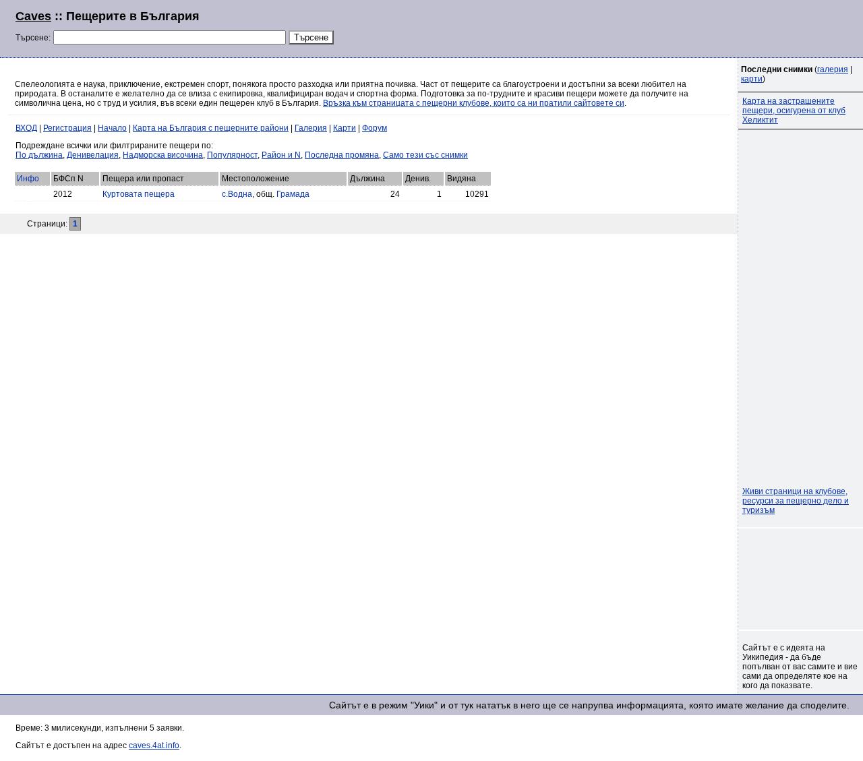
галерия (832, 69)
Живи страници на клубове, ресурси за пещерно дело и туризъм (795, 501)
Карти (344, 128)
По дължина (39, 155)
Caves (33, 16)
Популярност (232, 155)
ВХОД (26, 128)
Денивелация (93, 155)
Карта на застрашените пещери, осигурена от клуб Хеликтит (793, 110)
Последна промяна (342, 155)
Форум (374, 128)
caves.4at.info (154, 745)
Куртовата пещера (138, 194)
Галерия (311, 128)
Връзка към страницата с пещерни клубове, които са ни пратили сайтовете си (473, 103)
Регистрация (67, 128)
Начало (112, 128)
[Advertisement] (683, 27)
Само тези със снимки (425, 155)
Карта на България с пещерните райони (211, 128)
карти (752, 79)
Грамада (292, 194)
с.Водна (237, 194)
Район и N (281, 155)
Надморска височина (163, 155)
